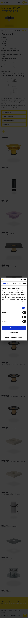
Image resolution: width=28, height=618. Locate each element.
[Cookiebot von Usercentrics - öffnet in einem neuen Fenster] (20, 279)
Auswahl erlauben (14, 332)
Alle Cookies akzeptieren (14, 327)
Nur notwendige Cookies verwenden (14, 337)
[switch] (24, 312)
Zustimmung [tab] (5, 283)
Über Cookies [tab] (22, 283)
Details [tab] (14, 283)
